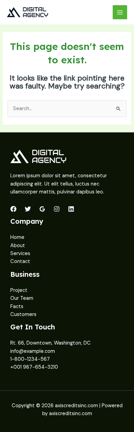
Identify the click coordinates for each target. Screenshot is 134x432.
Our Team (21, 298)
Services (20, 253)
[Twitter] (28, 209)
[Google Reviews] (42, 209)
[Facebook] (13, 209)
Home (17, 237)
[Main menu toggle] (120, 12)
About (17, 245)
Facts (16, 306)
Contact (20, 261)
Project (18, 290)
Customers (23, 314)
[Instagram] (57, 209)
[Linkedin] (71, 209)
